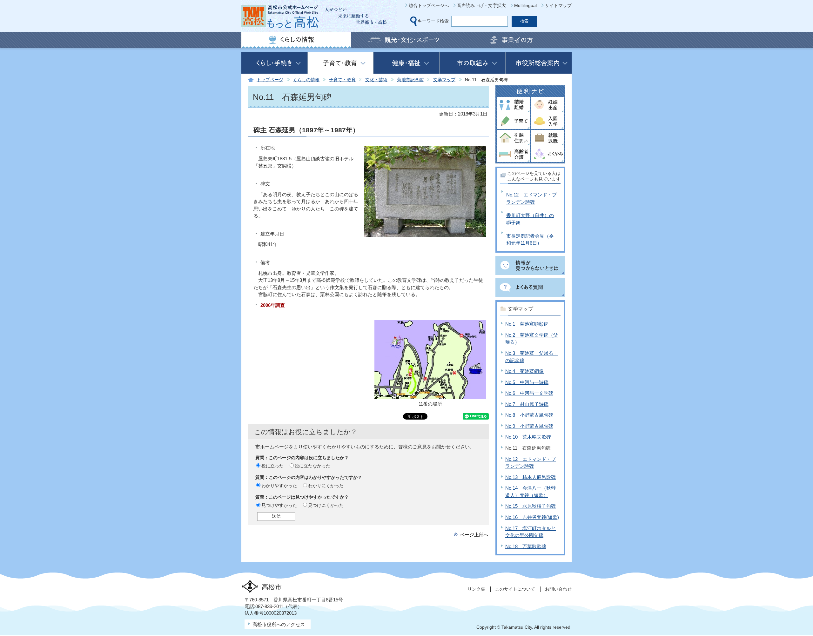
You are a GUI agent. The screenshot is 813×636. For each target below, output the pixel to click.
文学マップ (444, 79)
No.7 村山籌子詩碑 (526, 404)
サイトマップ (558, 5)
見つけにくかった (326, 505)
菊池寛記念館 (410, 79)
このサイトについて (515, 589)
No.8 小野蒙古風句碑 (529, 415)
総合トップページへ (429, 5)
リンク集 (476, 589)
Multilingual (525, 5)
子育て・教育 (342, 79)
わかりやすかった (279, 485)
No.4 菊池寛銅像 (524, 371)
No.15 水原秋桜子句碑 (530, 506)
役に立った (272, 465)
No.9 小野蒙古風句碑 (529, 426)
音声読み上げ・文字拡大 (481, 5)
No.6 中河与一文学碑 (529, 393)
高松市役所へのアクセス (278, 624)
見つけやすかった (279, 505)
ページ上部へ (474, 534)
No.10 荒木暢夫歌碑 (528, 437)
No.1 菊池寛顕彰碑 (526, 324)
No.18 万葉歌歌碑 (525, 546)
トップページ (270, 79)
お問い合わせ (558, 589)
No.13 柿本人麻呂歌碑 (530, 477)
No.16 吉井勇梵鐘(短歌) (532, 517)
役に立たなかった (312, 465)
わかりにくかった (326, 485)
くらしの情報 (306, 79)
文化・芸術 (376, 79)
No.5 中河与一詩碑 (526, 382)
